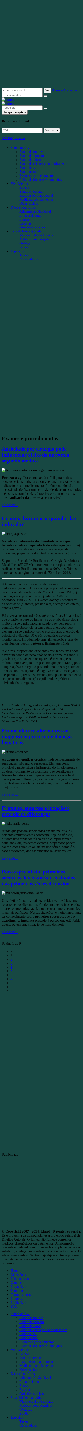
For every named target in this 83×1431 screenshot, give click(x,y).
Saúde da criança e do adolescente (43, 164)
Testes (23, 255)
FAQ (14, 1306)
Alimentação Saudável (35, 211)
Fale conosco (20, 1279)
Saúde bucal (28, 167)
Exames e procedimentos (36, 175)
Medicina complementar (36, 199)
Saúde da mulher (31, 152)
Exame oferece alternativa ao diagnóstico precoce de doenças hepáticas (37, 736)
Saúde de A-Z (20, 148)
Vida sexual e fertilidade (36, 235)
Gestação (25, 243)
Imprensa (17, 1298)
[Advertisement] (41, 45)
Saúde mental (28, 171)
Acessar (57, 90)
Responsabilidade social (36, 195)
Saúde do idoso (30, 160)
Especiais (17, 251)
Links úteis (18, 1275)
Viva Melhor (19, 183)
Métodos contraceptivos (36, 239)
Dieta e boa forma (23, 207)
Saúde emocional (31, 191)
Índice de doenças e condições (40, 179)
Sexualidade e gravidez (27, 231)
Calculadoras (28, 259)
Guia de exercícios (32, 227)
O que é (16, 1282)
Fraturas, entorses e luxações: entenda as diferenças (35, 811)
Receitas (25, 223)
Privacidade (19, 1286)
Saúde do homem (31, 156)
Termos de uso (21, 1294)
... (12, 975)
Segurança (18, 1290)
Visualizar (51, 130)
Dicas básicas (28, 203)
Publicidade (19, 1302)
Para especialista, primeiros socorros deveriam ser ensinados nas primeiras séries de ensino (38, 878)
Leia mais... (10, 505)
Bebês (23, 247)
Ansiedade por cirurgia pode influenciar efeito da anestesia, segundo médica (36, 455)
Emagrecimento (30, 215)
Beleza (24, 187)
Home (15, 1271)
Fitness (24, 219)
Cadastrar (70, 90)
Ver (47, 90)
